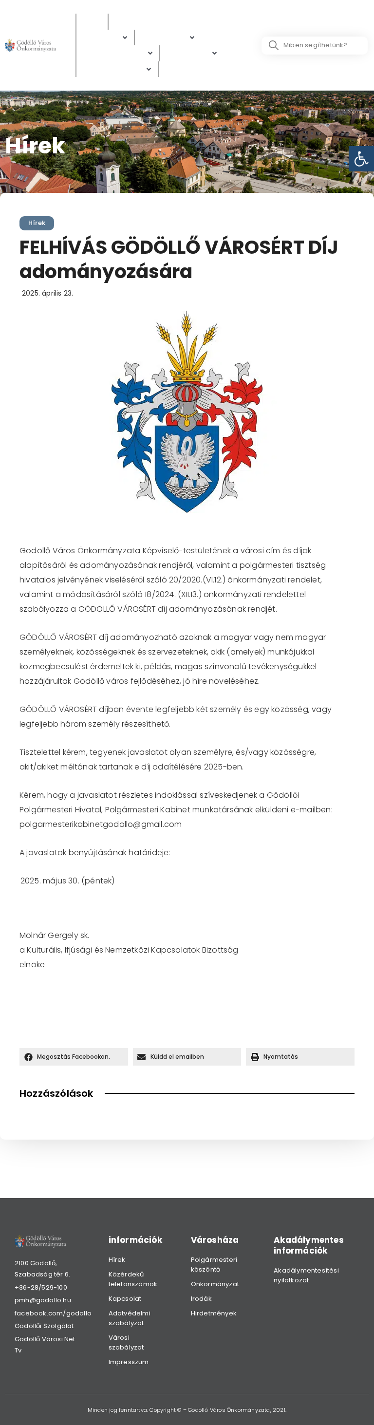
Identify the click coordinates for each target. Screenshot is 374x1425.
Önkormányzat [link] (215, 1284)
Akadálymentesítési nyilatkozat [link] (306, 1275)
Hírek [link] (36, 222)
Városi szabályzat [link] (126, 1342)
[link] (361, 158)
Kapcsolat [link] (125, 1298)
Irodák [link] (201, 1298)
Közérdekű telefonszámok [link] (133, 1279)
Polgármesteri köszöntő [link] (214, 1264)
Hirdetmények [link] (214, 1313)
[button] (73, 1057)
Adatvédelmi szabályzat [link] (129, 1318)
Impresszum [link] (129, 1362)
